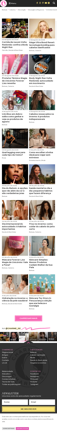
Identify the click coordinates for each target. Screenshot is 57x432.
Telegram (34, 384)
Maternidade (7, 371)
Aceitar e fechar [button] (22, 428)
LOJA (4, 363)
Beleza (4, 10)
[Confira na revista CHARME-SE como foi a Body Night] (4, 336)
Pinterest (34, 379)
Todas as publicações (11, 384)
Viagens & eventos (38, 363)
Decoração (22, 10)
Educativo (6, 374)
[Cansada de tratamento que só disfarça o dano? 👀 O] (33, 336)
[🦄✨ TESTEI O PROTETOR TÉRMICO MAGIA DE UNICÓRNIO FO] (23, 336)
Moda (4, 158)
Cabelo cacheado (37, 355)
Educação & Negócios (36, 10)
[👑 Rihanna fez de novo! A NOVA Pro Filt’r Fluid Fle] (14, 336)
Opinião (5, 50)
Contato (5, 360)
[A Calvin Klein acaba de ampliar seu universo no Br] (42, 336)
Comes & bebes (9, 379)
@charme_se (13, 328)
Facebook (34, 374)
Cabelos (12, 10)
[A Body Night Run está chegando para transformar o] (52, 336)
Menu (13, 3)
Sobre (4, 358)
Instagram (34, 376)
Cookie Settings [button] (8, 428)
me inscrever (28, 409)
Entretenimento (35, 160)
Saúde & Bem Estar (16, 50)
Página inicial (7, 352)
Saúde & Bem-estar (38, 360)
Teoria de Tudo (8, 382)
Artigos (5, 355)
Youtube (33, 382)
